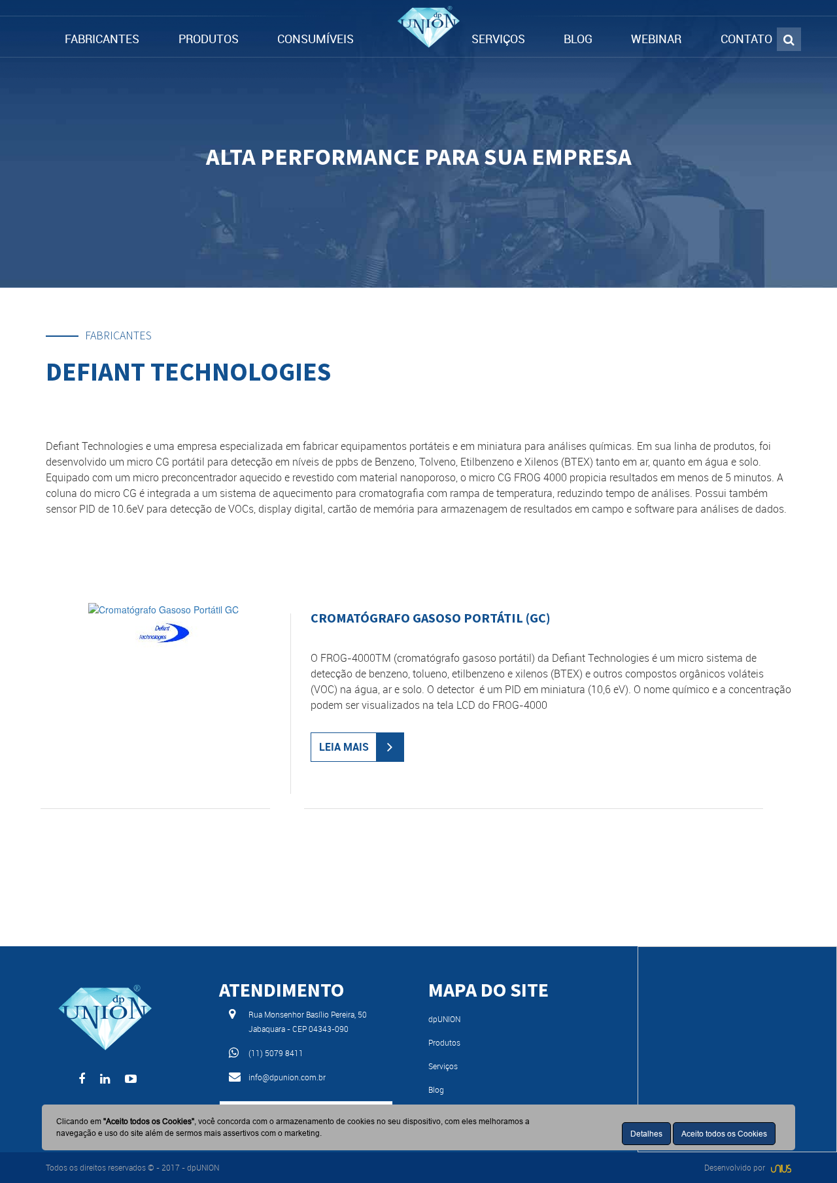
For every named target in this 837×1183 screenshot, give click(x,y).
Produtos (444, 1042)
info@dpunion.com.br (287, 1077)
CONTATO (746, 38)
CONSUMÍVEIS (315, 38)
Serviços (443, 1066)
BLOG (578, 38)
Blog (436, 1089)
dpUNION (444, 1019)
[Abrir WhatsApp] (804, 1150)
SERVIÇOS (498, 38)
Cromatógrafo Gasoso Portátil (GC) (431, 617)
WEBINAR (656, 38)
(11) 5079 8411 (275, 1053)
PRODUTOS (209, 38)
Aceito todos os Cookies (724, 1134)
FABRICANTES (102, 38)
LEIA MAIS (344, 747)
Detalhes (646, 1134)
